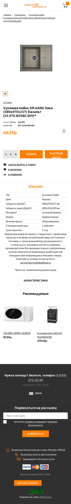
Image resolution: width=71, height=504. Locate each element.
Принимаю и (35, 423)
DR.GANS (7, 102)
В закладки (14, 169)
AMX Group (46, 497)
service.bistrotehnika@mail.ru (35, 262)
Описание (35, 186)
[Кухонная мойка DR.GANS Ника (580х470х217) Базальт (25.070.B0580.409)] (35, 57)
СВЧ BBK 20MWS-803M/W (16, 333)
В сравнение (15, 174)
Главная (7, 15)
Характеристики (36, 280)
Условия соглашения (35, 421)
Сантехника (19, 15)
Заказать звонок (27, 483)
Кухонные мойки (36, 15)
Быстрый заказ (56, 155)
